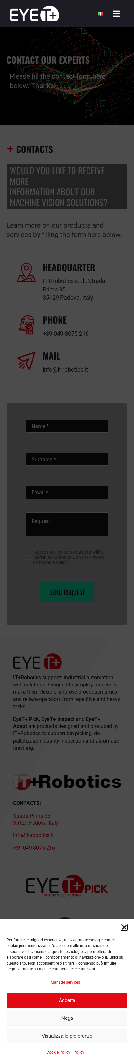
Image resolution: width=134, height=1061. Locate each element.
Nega (67, 1018)
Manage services (65, 982)
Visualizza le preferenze (67, 1036)
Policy (79, 1052)
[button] (124, 927)
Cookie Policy (58, 1052)
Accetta (67, 1000)
